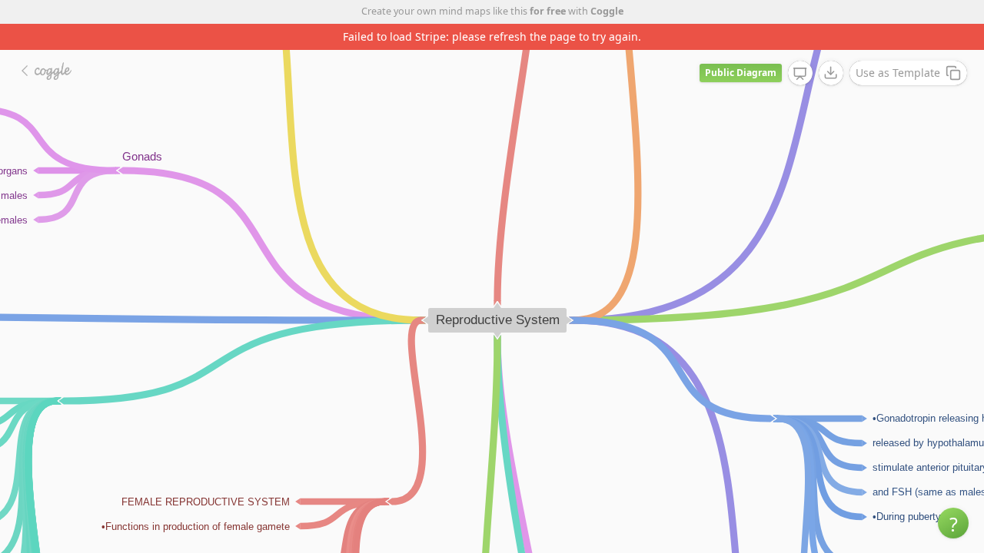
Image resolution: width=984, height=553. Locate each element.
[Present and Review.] (800, 73)
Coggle (606, 11)
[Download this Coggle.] (831, 73)
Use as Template (898, 72)
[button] (953, 523)
